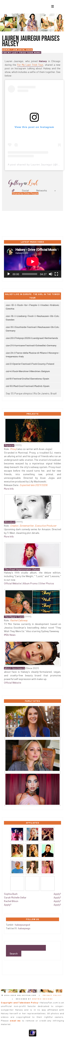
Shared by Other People (25, 193)
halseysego (24, 928)
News (37, 52)
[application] (32, 262)
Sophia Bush (11, 893)
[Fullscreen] (56, 274)
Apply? (7, 904)
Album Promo (30, 583)
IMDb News (10, 634)
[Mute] (50, 274)
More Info (9, 488)
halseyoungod (22, 924)
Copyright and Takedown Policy (19, 1002)
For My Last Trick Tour (17, 52)
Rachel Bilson (11, 901)
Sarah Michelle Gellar (15, 897)
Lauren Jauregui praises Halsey (31, 41)
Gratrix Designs (42, 999)
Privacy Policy (52, 995)
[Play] (8, 274)
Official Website (12, 583)
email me (15, 1020)
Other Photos (46, 583)
